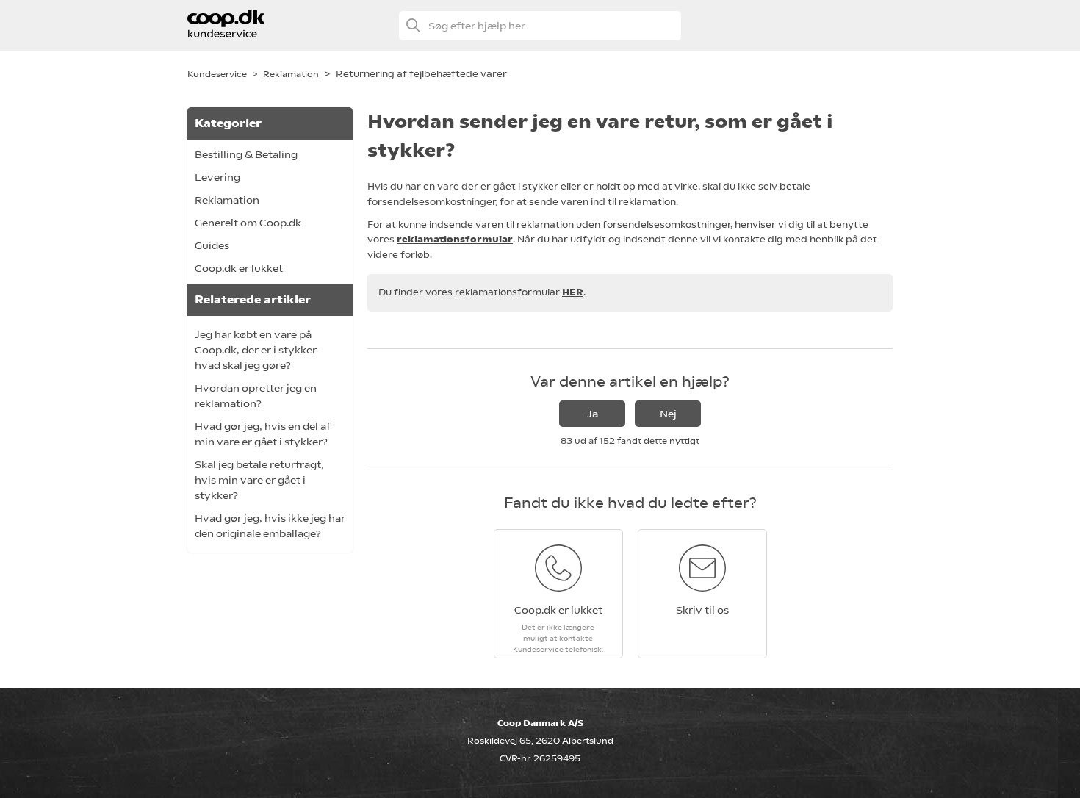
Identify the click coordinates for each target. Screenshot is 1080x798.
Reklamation (291, 74)
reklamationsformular (455, 239)
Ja (592, 414)
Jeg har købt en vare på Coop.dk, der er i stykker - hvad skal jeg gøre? (259, 349)
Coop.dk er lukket (239, 268)
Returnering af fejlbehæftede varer (421, 73)
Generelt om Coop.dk (248, 223)
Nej (668, 414)
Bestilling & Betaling (246, 154)
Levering (217, 177)
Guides (212, 245)
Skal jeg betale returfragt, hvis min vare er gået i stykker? (259, 480)
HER (572, 292)
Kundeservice (217, 74)
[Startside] (226, 34)
